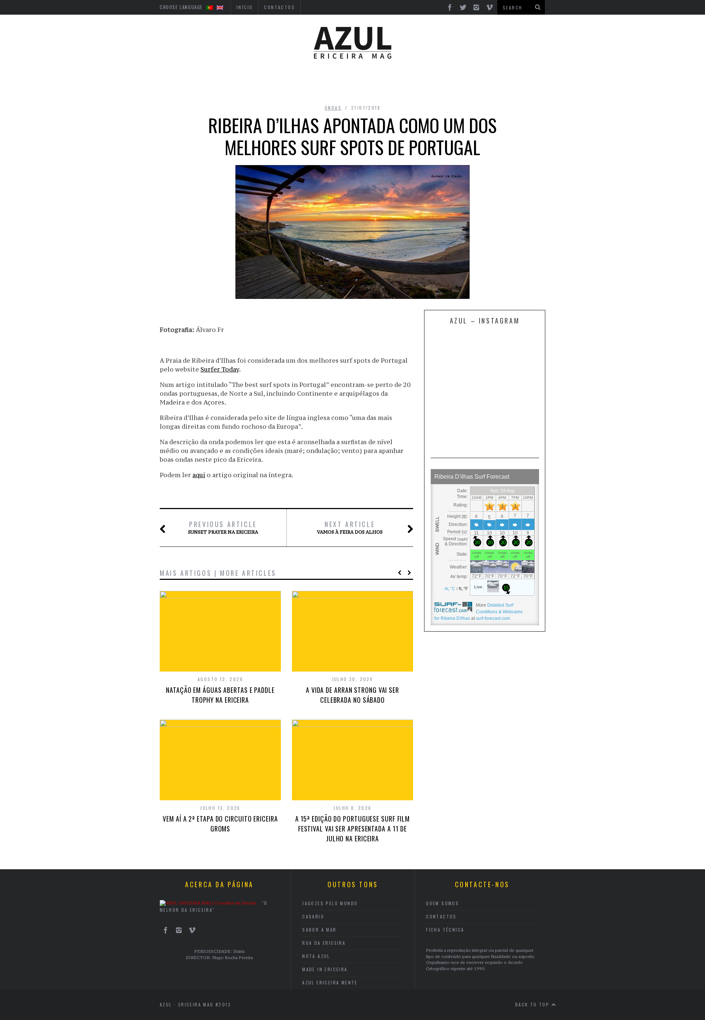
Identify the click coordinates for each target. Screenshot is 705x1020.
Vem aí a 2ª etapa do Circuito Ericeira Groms (220, 823)
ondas (333, 108)
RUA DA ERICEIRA (324, 943)
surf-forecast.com (493, 618)
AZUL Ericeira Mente (330, 982)
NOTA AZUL (316, 956)
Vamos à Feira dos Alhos (350, 527)
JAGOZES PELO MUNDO (330, 903)
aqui (198, 475)
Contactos (441, 916)
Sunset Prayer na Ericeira (223, 527)
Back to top (533, 1004)
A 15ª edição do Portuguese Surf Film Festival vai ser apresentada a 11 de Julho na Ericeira (352, 828)
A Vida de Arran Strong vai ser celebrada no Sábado (352, 695)
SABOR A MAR (319, 929)
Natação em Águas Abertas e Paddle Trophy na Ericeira (220, 695)
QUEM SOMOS (442, 903)
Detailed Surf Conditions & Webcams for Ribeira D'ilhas (478, 612)
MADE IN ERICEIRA (324, 969)
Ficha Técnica (445, 929)
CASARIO (313, 916)
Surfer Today (219, 369)
